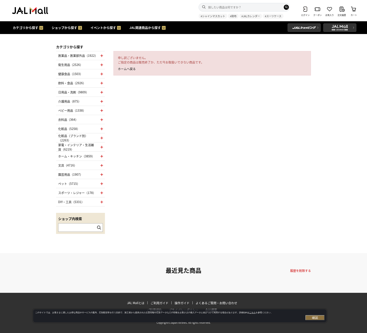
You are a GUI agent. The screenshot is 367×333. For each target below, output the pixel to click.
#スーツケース (273, 16)
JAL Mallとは (135, 303)
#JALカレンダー (250, 16)
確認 (315, 317)
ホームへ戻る (127, 69)
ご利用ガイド (159, 303)
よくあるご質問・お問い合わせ (216, 303)
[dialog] (180, 315)
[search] (286, 7)
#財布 (233, 16)
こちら (252, 312)
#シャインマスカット (213, 16)
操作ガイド (182, 303)
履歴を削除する (300, 270)
